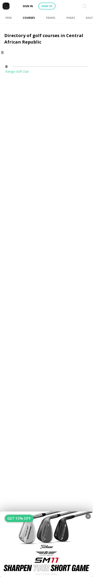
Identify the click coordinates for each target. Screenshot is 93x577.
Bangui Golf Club (17, 71)
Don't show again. (47, 573)
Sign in (28, 6)
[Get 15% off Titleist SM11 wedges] (46, 544)
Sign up (47, 6)
